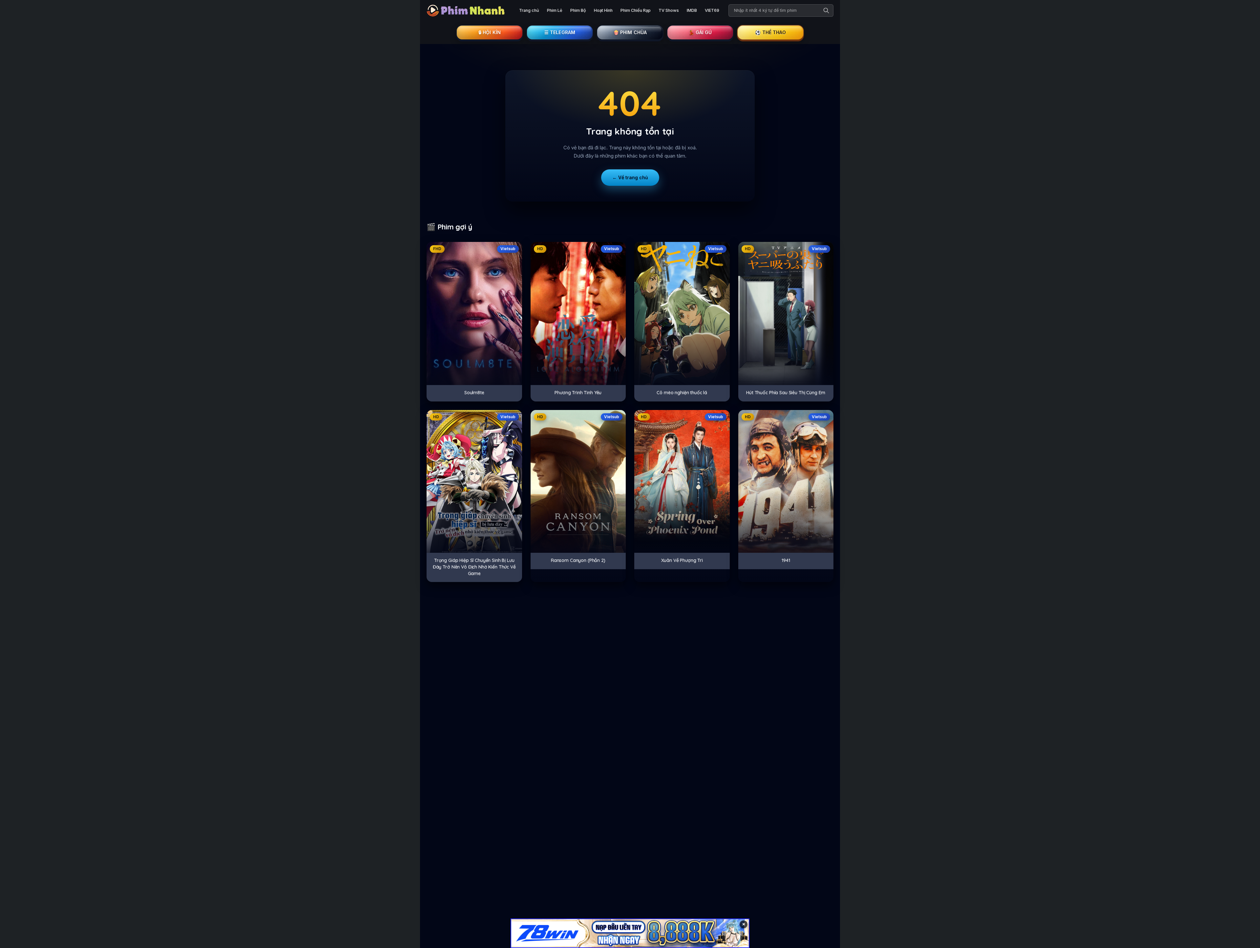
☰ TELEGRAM (560, 32)
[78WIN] (630, 933)
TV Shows (669, 10)
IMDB (692, 10)
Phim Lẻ (554, 10)
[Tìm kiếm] (826, 10)
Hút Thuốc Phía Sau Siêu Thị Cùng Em (785, 393)
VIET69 (712, 10)
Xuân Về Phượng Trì (682, 560)
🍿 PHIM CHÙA (630, 32)
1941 (786, 560)
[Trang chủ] (468, 10)
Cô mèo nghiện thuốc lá (682, 393)
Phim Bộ (578, 10)
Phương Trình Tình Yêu (578, 393)
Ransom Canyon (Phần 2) (578, 560)
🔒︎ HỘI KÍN (489, 32)
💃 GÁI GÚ (700, 32)
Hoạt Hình (603, 10)
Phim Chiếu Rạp (635, 10)
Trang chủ (529, 10)
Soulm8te (474, 393)
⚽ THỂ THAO (770, 32)
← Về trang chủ (630, 177)
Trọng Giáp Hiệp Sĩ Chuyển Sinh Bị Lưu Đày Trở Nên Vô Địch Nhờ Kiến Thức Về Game (474, 566)
